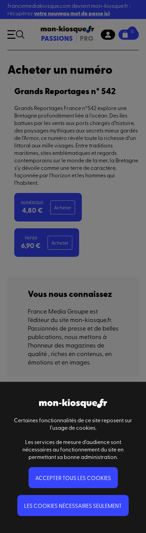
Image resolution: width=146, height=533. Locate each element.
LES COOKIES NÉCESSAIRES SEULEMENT (73, 505)
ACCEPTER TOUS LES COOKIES (73, 477)
